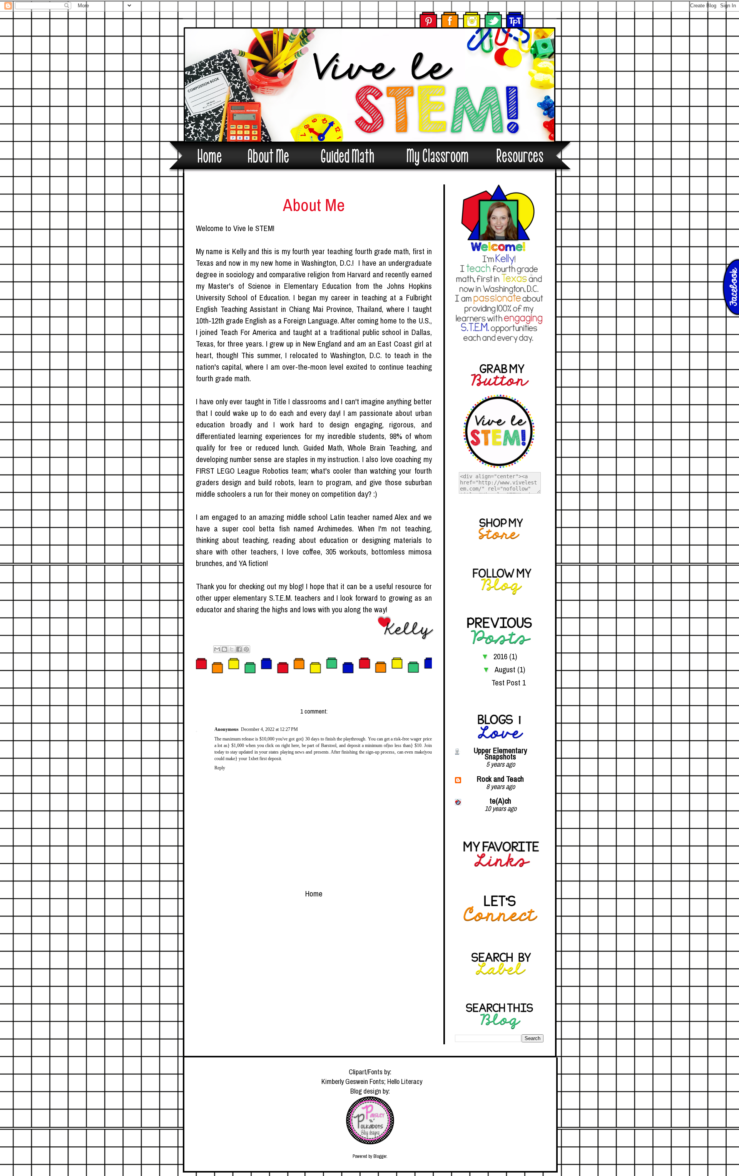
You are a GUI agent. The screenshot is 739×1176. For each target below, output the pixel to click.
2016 (501, 656)
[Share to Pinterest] (246, 649)
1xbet (253, 758)
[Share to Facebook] (239, 649)
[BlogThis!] (224, 649)
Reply (219, 768)
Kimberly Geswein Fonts (352, 1081)
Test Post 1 (509, 682)
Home (314, 893)
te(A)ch (500, 801)
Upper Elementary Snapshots (500, 753)
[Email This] (217, 649)
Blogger (379, 1156)
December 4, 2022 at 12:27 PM (269, 729)
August (506, 669)
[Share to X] (232, 649)
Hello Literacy (404, 1081)
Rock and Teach (500, 779)
